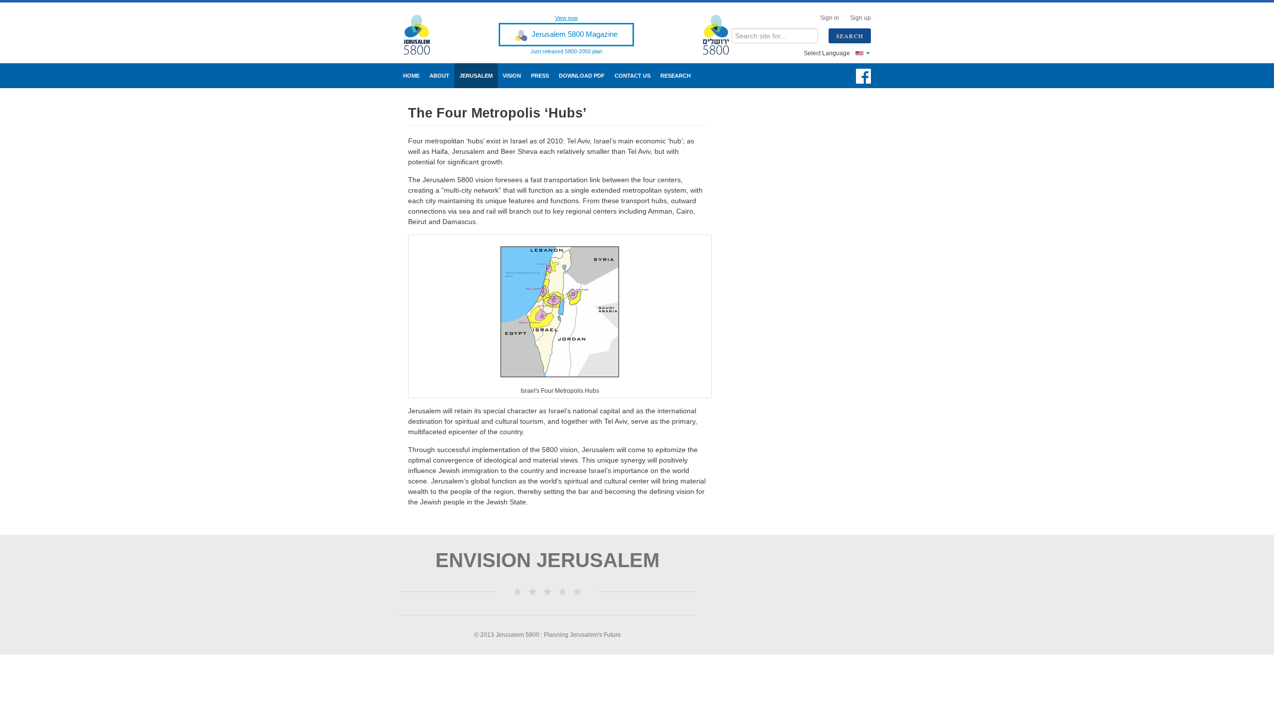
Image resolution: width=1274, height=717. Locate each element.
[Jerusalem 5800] (423, 34)
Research (675, 76)
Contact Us (632, 76)
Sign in (829, 17)
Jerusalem (476, 76)
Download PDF (582, 76)
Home (411, 76)
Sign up (860, 17)
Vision (512, 76)
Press (540, 76)
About (439, 76)
